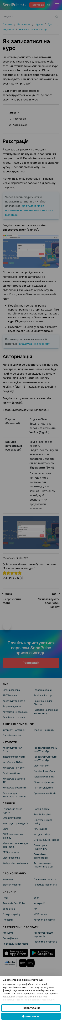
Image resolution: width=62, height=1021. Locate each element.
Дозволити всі (31, 1016)
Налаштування (31, 1007)
